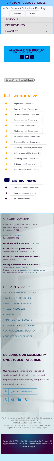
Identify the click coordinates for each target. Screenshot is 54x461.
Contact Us (32, 272)
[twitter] (6, 399)
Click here (34, 243)
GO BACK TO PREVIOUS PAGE (19, 80)
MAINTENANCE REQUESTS (18, 320)
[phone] (26, 399)
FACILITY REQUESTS (15, 309)
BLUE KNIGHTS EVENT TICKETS (21, 292)
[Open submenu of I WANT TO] (46, 31)
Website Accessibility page (32, 270)
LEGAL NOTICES (13, 314)
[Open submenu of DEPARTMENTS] (46, 25)
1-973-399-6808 (34, 423)
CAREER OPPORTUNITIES (18, 298)
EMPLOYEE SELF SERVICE (18, 303)
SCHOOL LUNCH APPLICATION (20, 330)
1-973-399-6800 (16, 235)
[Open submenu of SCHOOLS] (46, 19)
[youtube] (12, 399)
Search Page (22, 267)
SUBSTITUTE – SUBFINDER (18, 336)
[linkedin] (19, 399)
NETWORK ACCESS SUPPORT (20, 325)
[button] (20, 391)
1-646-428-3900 (20, 428)
